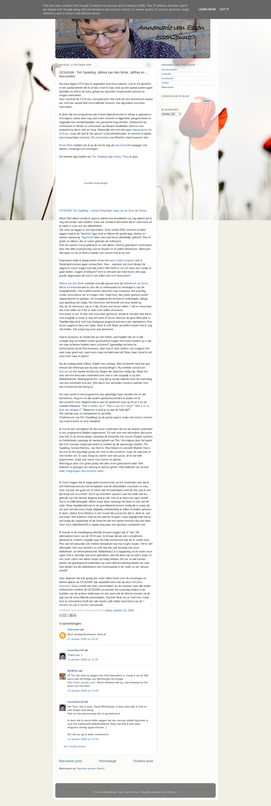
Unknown (73, 629)
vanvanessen (169, 69)
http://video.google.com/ (81, 682)
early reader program (121, 260)
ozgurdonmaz (131, 792)
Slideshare (167, 87)
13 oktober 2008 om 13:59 (82, 739)
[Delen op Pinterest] (75, 615)
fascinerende (123, 145)
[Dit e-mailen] (61, 615)
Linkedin (166, 74)
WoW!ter (72, 670)
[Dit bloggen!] (64, 615)
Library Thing (121, 156)
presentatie (102, 137)
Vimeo (142, 210)
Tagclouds (87, 237)
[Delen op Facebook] (71, 615)
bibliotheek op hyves (136, 283)
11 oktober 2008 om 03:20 (82, 639)
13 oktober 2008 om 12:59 (82, 690)
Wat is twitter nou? (94, 405)
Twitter (165, 82)
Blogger (172, 792)
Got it (224, 9)
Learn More (207, 9)
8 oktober (83, 604)
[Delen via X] (68, 615)
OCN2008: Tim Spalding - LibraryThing (82, 210)
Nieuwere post (70, 761)
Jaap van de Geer (123, 210)
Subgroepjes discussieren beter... (86, 471)
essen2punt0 (75, 650)
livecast (64, 371)
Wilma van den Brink (71, 283)
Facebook (167, 78)
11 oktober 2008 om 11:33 (82, 659)
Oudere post (143, 761)
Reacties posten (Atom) (91, 768)
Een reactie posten (75, 746)
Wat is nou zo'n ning (119, 405)
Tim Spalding (99, 156)
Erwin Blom (66, 145)
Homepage (108, 761)
